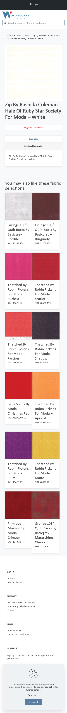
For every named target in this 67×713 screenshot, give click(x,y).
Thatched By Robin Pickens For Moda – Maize (45, 470)
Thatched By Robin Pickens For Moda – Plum (18, 470)
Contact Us (12, 610)
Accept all (33, 702)
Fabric (18, 35)
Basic (27, 35)
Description (33, 139)
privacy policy (48, 686)
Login (35, 4)
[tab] (33, 139)
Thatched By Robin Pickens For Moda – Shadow (45, 351)
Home (10, 35)
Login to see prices (33, 127)
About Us (12, 578)
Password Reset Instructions (21, 602)
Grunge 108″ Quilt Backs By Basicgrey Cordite (18, 232)
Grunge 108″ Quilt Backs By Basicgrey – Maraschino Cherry (45, 532)
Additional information (33, 146)
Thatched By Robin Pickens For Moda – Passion (18, 351)
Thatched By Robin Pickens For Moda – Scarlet (45, 291)
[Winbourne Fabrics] (15, 15)
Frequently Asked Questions (21, 606)
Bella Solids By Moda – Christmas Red (19, 409)
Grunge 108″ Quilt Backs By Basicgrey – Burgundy (45, 232)
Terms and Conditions (18, 634)
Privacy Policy (14, 630)
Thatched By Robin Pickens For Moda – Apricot (45, 411)
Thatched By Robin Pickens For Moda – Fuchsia (18, 291)
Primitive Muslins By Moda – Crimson (16, 530)
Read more (33, 695)
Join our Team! (14, 582)
